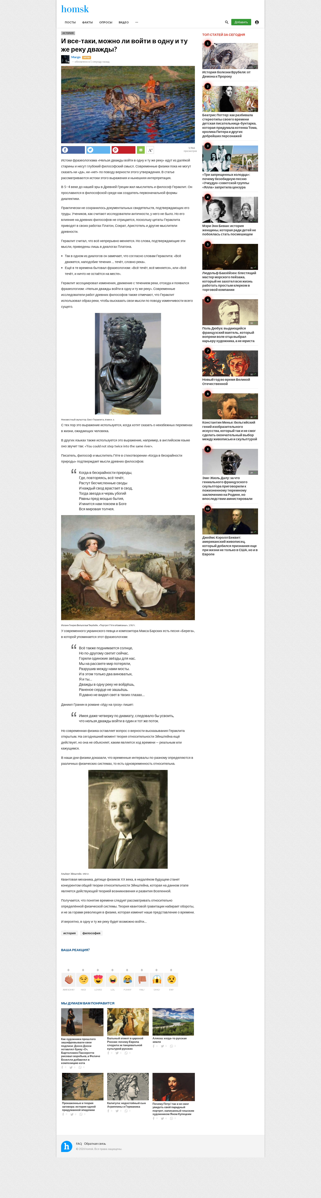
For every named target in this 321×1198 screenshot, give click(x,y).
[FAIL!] (142, 980)
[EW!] (171, 980)
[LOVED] (98, 980)
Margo (76, 57)
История (68, 33)
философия (91, 933)
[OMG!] (156, 980)
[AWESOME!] (68, 980)
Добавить (241, 22)
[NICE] (83, 980)
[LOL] (112, 980)
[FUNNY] (127, 980)
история (69, 933)
